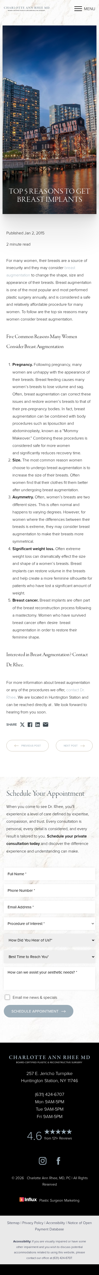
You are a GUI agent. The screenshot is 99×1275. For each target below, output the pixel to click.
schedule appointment (35, 1011)
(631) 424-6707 (23, 1027)
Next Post (71, 745)
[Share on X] (22, 724)
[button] (78, 8)
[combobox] (49, 923)
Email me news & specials (35, 997)
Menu (89, 8)
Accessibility (55, 1222)
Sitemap (13, 1222)
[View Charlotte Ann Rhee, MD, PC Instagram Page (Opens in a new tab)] (43, 1163)
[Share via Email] (45, 724)
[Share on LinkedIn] (37, 724)
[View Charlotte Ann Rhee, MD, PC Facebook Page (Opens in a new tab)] (58, 1163)
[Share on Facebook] (30, 724)
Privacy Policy (32, 1222)
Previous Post (31, 745)
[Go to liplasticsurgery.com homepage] (27, 9)
